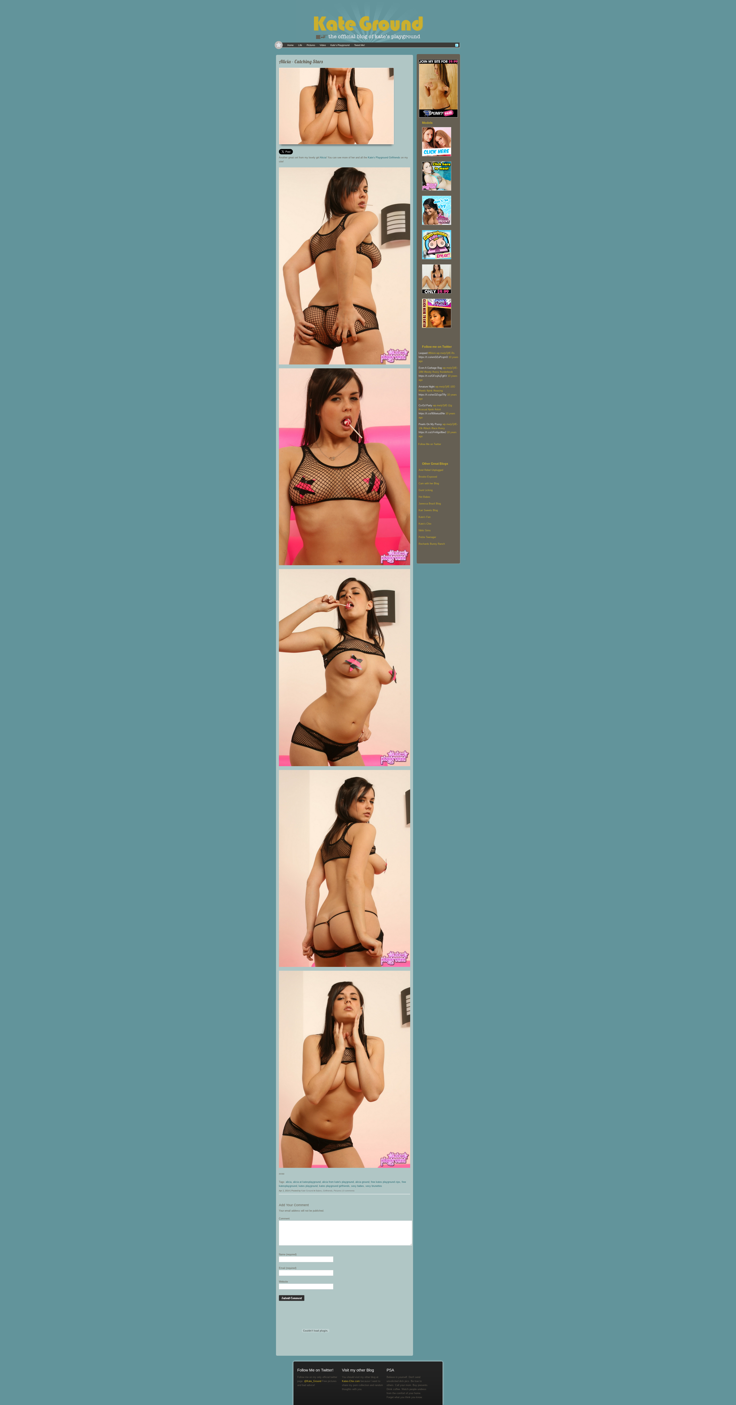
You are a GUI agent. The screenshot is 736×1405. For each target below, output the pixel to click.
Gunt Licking (426, 490)
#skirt (438, 409)
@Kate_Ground (312, 1381)
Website (283, 1281)
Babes (319, 1190)
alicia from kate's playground (338, 1181)
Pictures (311, 45)
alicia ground (362, 1181)
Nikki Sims (425, 530)
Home (290, 45)
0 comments (349, 1190)
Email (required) (287, 1268)
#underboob (446, 371)
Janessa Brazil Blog (430, 503)
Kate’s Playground (340, 45)
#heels (422, 390)
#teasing (438, 390)
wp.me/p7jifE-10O (445, 386)
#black (427, 428)
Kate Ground (307, 1190)
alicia (289, 1181)
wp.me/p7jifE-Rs (445, 353)
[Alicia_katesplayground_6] (389, 140)
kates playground (308, 1186)
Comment (284, 1218)
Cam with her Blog (429, 483)
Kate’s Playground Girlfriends (384, 157)
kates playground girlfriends (334, 1186)
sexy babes (357, 1186)
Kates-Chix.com (351, 1381)
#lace (434, 428)
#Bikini (432, 353)
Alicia (323, 157)
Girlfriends (328, 1190)
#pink (430, 390)
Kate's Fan (424, 517)
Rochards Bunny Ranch (432, 543)
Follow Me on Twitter (429, 444)
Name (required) (288, 1254)
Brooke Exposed (428, 476)
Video (323, 45)
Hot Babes (424, 496)
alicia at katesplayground (307, 1181)
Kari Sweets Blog (428, 510)
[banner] (368, 21)
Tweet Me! (359, 45)
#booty (428, 371)
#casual (423, 409)
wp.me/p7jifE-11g (442, 405)
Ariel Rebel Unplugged (431, 470)
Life (300, 45)
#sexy (435, 371)
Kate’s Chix (425, 523)
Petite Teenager (427, 537)
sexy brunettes (374, 1186)
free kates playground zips (385, 1181)
